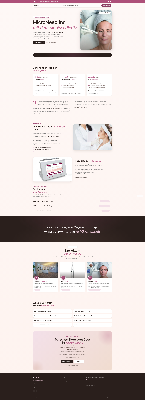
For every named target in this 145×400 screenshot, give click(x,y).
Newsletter (66, 383)
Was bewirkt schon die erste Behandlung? (43, 320)
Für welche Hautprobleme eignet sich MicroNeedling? (45, 315)
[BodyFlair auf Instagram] (36, 391)
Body (36, 5)
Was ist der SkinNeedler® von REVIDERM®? (83, 311)
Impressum (68, 397)
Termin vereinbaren (106, 5)
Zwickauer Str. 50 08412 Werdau (36, 384)
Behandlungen (70, 5)
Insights (76, 5)
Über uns (64, 5)
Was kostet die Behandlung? (80, 324)
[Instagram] (110, 1)
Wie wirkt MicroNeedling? (51, 42)
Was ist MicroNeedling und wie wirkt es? (42, 311)
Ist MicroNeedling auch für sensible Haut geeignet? (85, 315)
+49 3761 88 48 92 (79, 361)
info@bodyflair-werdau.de (37, 387)
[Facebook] (108, 1)
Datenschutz (73, 397)
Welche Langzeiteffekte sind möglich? (82, 320)
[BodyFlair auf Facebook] (34, 391)
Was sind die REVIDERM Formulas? (41, 324)
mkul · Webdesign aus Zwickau (107, 397)
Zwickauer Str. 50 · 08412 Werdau (72, 365)
